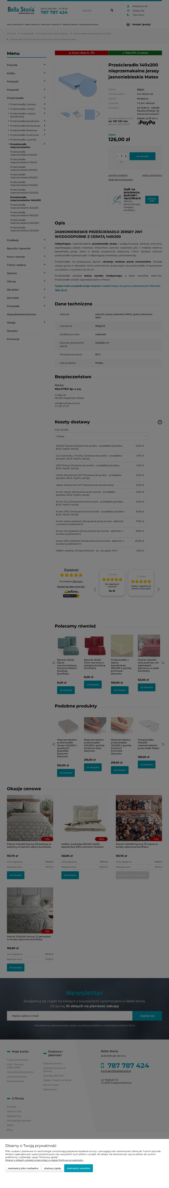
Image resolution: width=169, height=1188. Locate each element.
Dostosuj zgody (52, 1168)
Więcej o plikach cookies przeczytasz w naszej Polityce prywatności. (44, 1160)
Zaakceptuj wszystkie (78, 1168)
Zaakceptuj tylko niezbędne (23, 1168)
